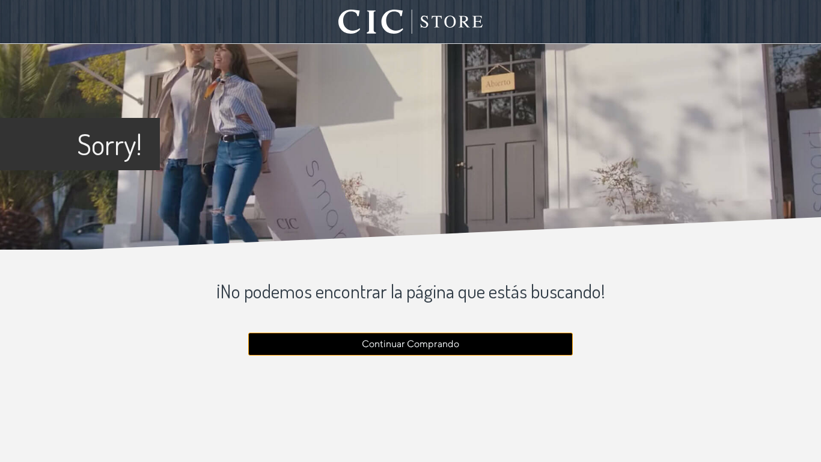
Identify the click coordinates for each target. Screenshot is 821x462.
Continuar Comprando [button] (410, 344)
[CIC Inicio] (410, 21)
